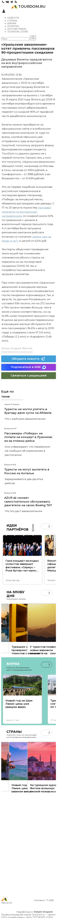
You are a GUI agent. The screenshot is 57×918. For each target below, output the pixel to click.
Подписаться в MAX (26, 367)
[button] (44, 526)
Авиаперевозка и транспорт (17, 351)
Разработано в (34, 912)
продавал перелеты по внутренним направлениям (26, 211)
